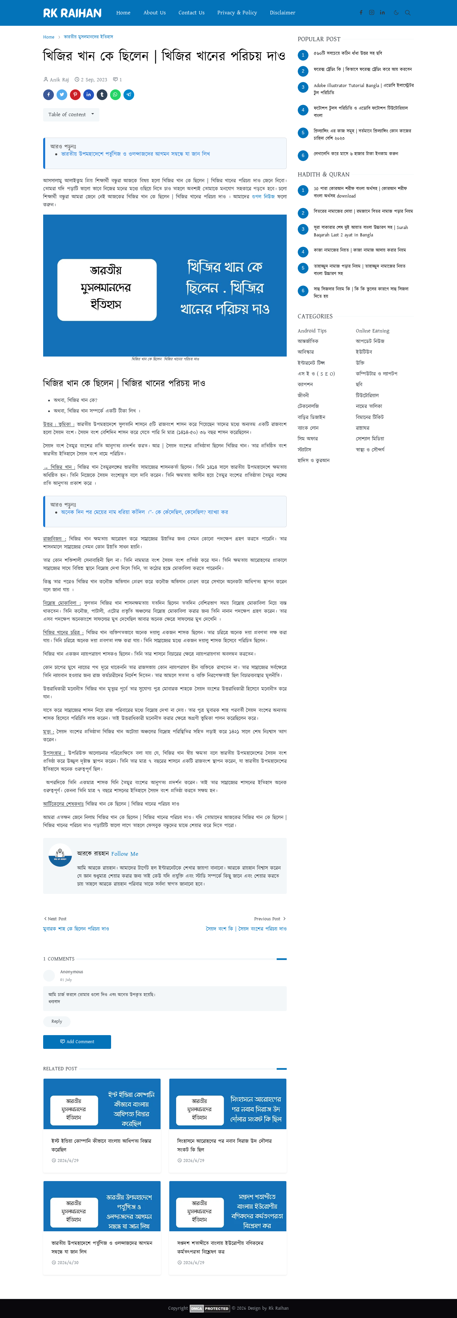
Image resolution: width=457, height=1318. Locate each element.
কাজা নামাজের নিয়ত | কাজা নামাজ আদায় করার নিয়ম (360, 250)
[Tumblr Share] (102, 94)
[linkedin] (382, 13)
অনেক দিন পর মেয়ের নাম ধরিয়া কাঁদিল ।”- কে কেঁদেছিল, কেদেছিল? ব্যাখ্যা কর (144, 513)
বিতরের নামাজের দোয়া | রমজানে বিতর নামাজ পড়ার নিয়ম (363, 211)
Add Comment (80, 1041)
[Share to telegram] (128, 94)
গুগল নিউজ (263, 197)
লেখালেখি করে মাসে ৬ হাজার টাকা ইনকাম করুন (356, 154)
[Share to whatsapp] (115, 94)
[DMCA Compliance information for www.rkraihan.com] (210, 1308)
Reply (57, 1021)
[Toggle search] (408, 13)
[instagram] (371, 13)
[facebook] (361, 13)
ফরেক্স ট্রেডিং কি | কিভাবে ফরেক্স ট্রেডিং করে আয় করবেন (363, 69)
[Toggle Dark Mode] (396, 12)
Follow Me (124, 854)
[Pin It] (75, 94)
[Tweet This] (62, 94)
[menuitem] (123, 12)
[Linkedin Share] (88, 94)
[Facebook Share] (48, 94)
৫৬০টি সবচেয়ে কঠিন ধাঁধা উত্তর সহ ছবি (348, 53)
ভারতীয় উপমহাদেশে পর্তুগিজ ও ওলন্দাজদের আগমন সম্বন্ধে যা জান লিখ (135, 154)
